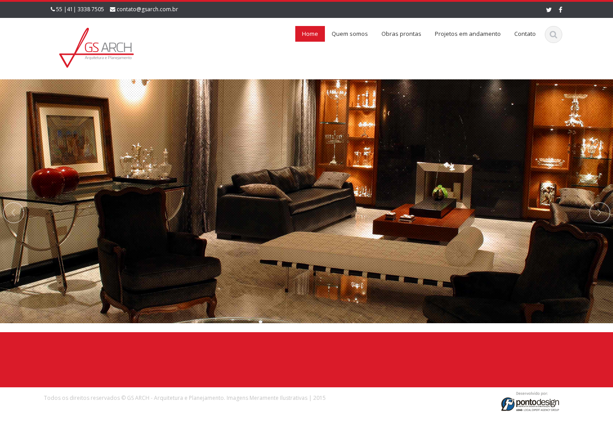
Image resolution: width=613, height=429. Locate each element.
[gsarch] (96, 46)
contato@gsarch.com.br (147, 9)
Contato (525, 34)
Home (310, 34)
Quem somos (350, 34)
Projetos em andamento (468, 34)
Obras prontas (401, 34)
